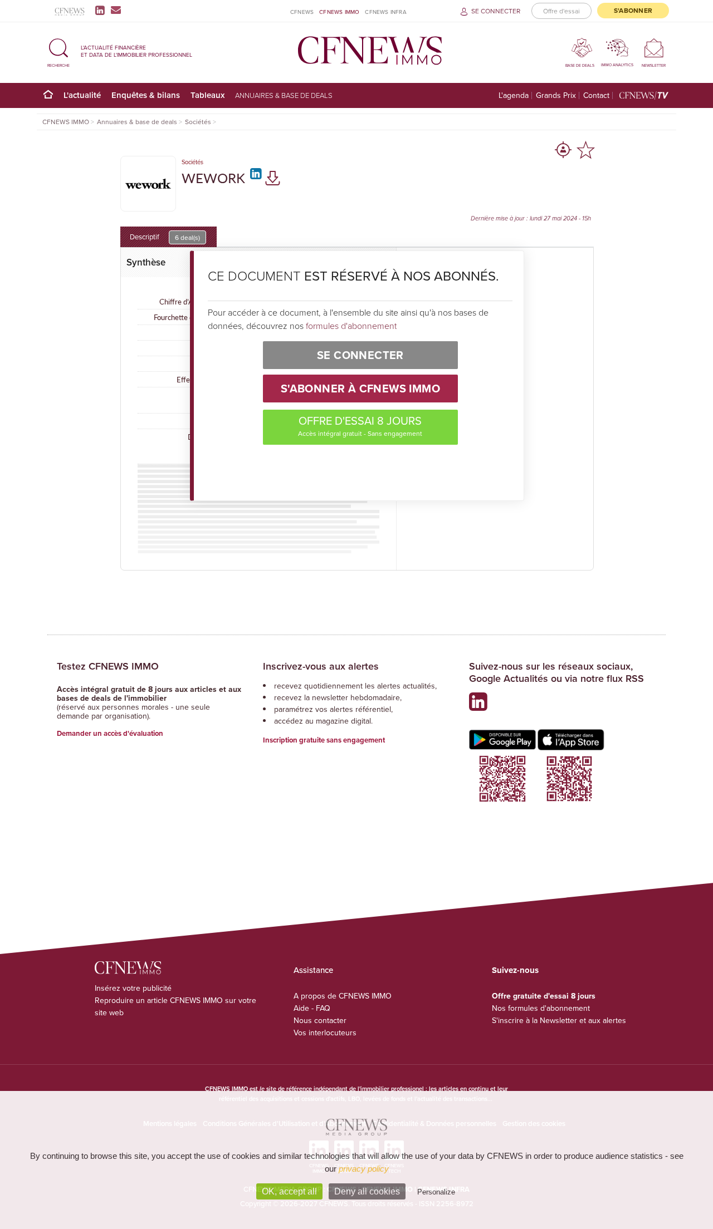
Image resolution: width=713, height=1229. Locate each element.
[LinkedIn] (102, 10)
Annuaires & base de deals (284, 95)
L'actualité (82, 95)
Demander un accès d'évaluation (110, 733)
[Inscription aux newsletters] (116, 10)
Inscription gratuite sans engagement (324, 740)
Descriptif (165, 237)
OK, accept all (289, 1191)
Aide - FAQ (312, 1008)
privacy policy (364, 1168)
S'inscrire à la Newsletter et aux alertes (559, 1020)
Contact (596, 95)
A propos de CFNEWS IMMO (343, 995)
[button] (58, 51)
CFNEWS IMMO (339, 12)
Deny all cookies (367, 1191)
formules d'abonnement (351, 325)
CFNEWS (302, 12)
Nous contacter (320, 1020)
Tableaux (207, 95)
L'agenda (514, 95)
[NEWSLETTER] (654, 47)
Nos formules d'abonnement (541, 1008)
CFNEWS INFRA (385, 12)
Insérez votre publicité (133, 988)
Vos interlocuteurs (325, 1032)
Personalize (436, 1192)
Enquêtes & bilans (145, 95)
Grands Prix (556, 95)
